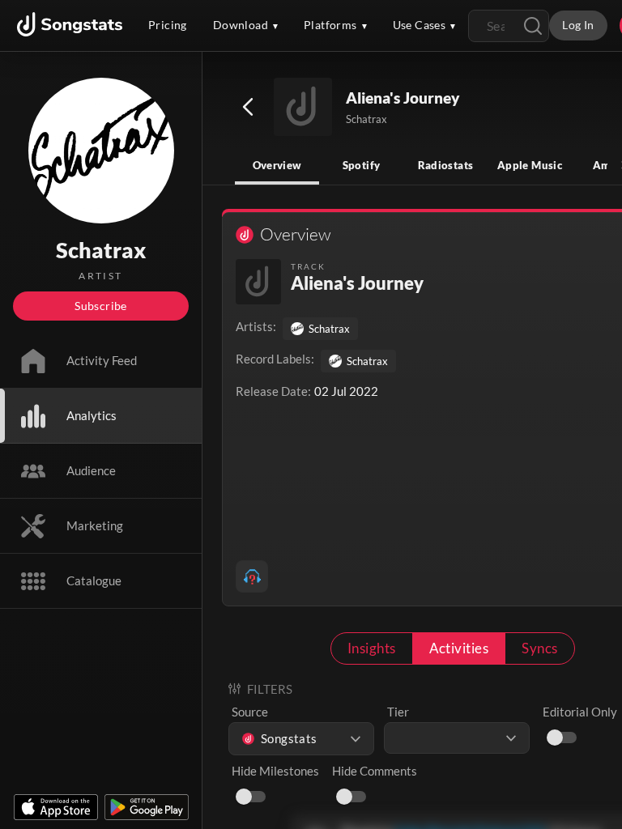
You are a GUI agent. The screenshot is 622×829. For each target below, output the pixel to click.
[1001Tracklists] (252, 576)
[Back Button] (248, 107)
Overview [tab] (277, 165)
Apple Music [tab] (529, 165)
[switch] (555, 737)
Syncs (539, 648)
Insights (371, 648)
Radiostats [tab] (446, 165)
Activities (459, 648)
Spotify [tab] (362, 165)
